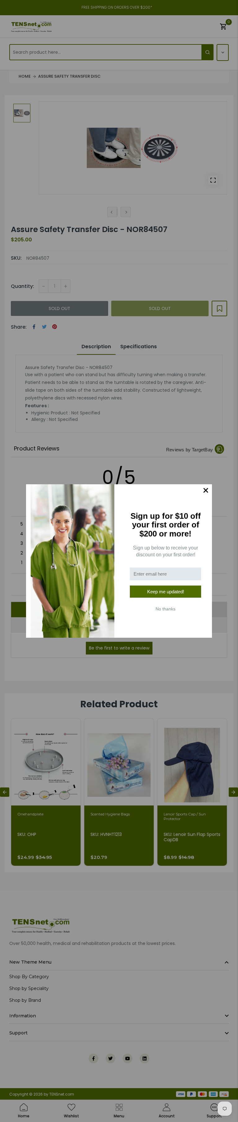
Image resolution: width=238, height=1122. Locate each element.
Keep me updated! (165, 591)
